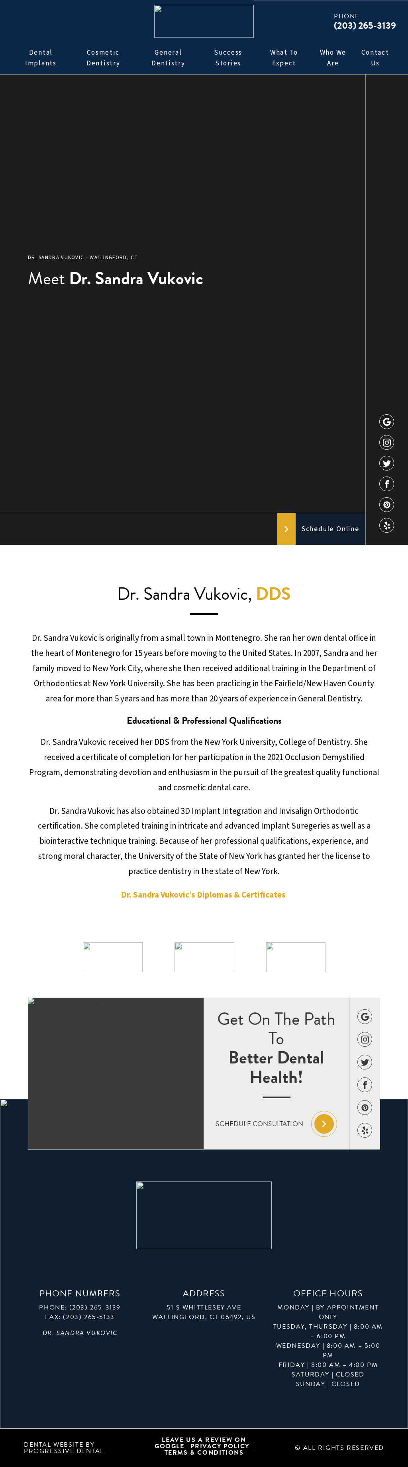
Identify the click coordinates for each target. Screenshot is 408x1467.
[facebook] (386, 484)
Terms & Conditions (204, 1452)
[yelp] (386, 525)
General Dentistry (168, 58)
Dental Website (53, 1444)
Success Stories (228, 58)
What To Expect (284, 58)
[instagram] (386, 442)
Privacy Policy (220, 1446)
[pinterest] (386, 504)
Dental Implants (41, 58)
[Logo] (204, 21)
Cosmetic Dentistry (103, 58)
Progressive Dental (64, 1451)
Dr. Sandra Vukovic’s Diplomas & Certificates (204, 895)
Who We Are (333, 58)
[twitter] (386, 463)
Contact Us (375, 58)
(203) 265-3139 (95, 1307)
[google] (386, 421)
